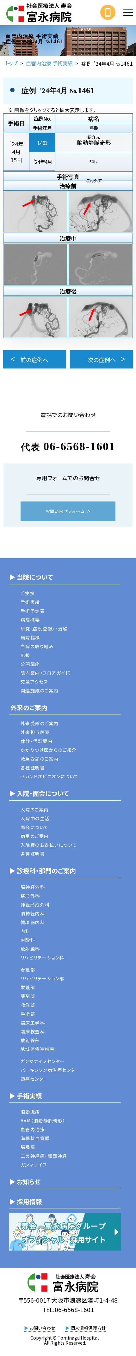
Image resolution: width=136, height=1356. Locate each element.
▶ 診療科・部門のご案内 (42, 870)
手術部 (28, 1014)
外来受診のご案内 (40, 723)
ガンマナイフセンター (43, 1061)
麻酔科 (28, 940)
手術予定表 (33, 611)
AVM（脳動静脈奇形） (43, 1120)
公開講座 (30, 664)
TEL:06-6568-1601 (68, 1309)
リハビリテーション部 (43, 978)
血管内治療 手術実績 (49, 63)
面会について (35, 827)
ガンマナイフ (34, 1165)
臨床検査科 (33, 1031)
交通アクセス (34, 681)
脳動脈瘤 (30, 1111)
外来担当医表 (35, 732)
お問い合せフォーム (65, 511)
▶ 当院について (31, 577)
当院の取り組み (37, 646)
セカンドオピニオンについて (50, 776)
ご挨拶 (28, 593)
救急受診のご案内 (40, 759)
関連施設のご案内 (40, 690)
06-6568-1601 (79, 446)
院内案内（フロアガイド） (46, 673)
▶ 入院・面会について (39, 793)
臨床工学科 (33, 1022)
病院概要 (30, 620)
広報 (25, 655)
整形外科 (30, 896)
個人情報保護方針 (85, 1328)
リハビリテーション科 (43, 957)
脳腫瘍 (28, 1147)
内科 (25, 931)
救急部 (28, 1005)
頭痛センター (34, 1079)
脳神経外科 (33, 887)
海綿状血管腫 (35, 1138)
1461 (42, 142)
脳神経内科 (33, 913)
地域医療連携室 (38, 1049)
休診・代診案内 (37, 741)
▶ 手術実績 (25, 1095)
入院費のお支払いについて (49, 845)
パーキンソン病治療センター (50, 1070)
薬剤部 (28, 996)
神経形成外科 (35, 904)
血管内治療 (33, 1129)
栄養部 (28, 987)
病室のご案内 (35, 836)
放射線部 (30, 1040)
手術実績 (30, 602)
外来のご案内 (28, 707)
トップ (11, 63)
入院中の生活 (35, 818)
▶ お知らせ (24, 1181)
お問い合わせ (39, 1328)
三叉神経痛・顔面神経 (44, 1156)
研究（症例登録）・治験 (44, 628)
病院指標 (30, 637)
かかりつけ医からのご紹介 (49, 750)
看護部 (28, 969)
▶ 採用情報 (25, 1201)
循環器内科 (33, 922)
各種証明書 (33, 767)
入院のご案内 (35, 809)
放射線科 (30, 949)
